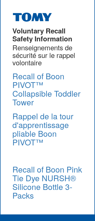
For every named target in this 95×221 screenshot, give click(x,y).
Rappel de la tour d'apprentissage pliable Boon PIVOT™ (42, 129)
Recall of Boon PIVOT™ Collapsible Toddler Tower (46, 89)
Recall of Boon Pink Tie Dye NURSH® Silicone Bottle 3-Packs (47, 182)
